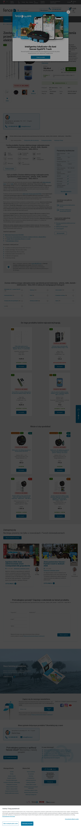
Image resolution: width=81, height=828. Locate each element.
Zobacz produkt (40, 57)
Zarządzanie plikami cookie (72, 819)
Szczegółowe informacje (8, 816)
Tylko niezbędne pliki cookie (10, 823)
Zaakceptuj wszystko (27, 823)
